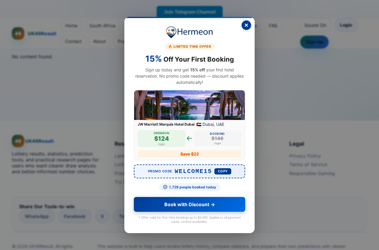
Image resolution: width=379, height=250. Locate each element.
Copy (223, 171)
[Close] (246, 25)
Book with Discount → (189, 204)
